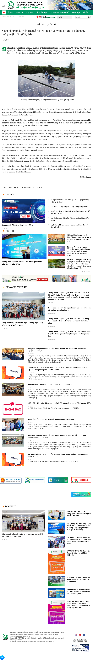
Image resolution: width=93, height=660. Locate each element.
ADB (10, 187)
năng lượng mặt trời (28, 187)
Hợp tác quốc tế (46, 24)
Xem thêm (86, 271)
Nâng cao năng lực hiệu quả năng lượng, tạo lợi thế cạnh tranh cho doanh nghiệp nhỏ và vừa (57, 350)
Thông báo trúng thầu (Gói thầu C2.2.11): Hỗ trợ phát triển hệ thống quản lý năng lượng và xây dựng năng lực (69, 334)
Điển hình (85, 12)
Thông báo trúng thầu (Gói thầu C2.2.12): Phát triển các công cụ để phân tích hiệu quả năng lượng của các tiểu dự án (58, 369)
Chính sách (19, 12)
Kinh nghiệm (76, 12)
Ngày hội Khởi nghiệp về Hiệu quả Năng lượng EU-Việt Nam (51, 419)
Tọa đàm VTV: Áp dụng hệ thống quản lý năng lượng (69, 206)
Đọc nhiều (11, 506)
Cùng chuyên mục (16, 287)
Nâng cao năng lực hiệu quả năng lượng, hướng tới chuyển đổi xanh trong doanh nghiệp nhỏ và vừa (57, 436)
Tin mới (9, 194)
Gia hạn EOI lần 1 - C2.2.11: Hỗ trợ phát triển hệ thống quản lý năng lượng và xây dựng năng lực (59, 455)
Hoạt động (29, 12)
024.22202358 (50, 17)
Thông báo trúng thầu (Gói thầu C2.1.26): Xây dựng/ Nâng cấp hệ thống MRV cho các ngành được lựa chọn (68, 321)
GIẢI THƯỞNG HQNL (41, 12)
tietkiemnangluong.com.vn (22, 641)
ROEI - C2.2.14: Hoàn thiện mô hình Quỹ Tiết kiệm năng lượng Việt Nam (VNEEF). (59, 403)
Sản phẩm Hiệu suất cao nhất (59, 12)
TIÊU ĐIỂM (10, 230)
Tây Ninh (39, 187)
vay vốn (16, 187)
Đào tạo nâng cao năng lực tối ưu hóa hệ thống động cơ (50, 384)
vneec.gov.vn (33, 641)
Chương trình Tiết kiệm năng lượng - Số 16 (17, 225)
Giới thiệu (10, 12)
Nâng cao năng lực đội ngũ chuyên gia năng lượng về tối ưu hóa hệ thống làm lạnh (69, 309)
